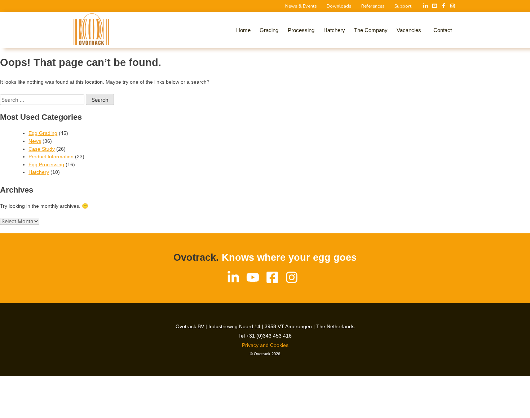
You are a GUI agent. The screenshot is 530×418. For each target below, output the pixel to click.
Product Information (51, 156)
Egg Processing (46, 164)
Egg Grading (42, 133)
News (34, 141)
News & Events (301, 6)
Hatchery (334, 30)
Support (402, 6)
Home (243, 30)
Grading (269, 30)
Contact (442, 30)
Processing (301, 30)
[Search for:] (43, 100)
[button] (410, 30)
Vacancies (409, 30)
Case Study (41, 149)
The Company (371, 30)
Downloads (339, 6)
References (373, 6)
